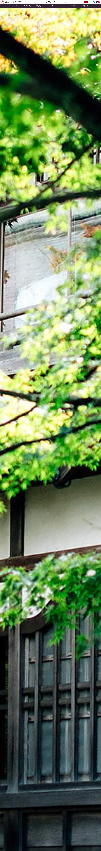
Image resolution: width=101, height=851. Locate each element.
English (86, 2)
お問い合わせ (90, 2)
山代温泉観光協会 (50, 2)
